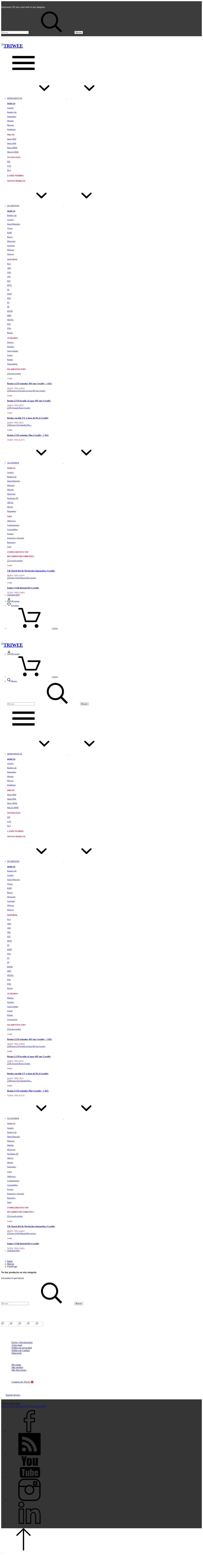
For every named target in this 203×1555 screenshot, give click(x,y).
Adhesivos (11, 521)
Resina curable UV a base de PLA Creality (27, 418)
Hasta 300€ (11, 139)
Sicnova (10, 254)
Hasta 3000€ (12, 148)
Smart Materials (13, 224)
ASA (9, 272)
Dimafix (10, 490)
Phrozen (10, 125)
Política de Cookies (21, 1350)
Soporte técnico (13, 1395)
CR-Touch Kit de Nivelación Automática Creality (31, 570)
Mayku (10, 507)
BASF (9, 232)
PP (8, 307)
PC (8, 302)
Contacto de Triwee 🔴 (23, 1382)
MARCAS (11, 103)
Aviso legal (17, 1345)
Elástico (10, 342)
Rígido (10, 359)
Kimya (9, 237)
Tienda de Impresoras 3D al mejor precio (27, 1406)
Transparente (12, 364)
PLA (9, 264)
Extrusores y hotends (15, 538)
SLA (9, 170)
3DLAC (10, 502)
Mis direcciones (19, 1370)
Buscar (79, 32)
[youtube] (29, 1477)
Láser (9, 547)
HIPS (9, 315)
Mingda (10, 121)
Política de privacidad (22, 1348)
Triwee (10, 228)
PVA (9, 324)
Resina (10, 333)
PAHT (9, 294)
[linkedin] (29, 1523)
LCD (9, 166)
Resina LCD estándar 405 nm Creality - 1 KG (29, 383)
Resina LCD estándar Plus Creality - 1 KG (28, 435)
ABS (9, 268)
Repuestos (11, 542)
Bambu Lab (11, 112)
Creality (10, 108)
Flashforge (11, 129)
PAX (9, 298)
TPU (9, 277)
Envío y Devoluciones (22, 1342)
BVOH (9, 311)
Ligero (9, 355)
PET (9, 281)
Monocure (11, 241)
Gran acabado (12, 351)
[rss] (29, 1454)
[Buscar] (51, 32)
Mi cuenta (16, 1364)
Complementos (13, 525)
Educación (17, 1353)
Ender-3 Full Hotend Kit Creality (23, 588)
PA (8, 290)
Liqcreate (11, 245)
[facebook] (29, 1431)
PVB (9, 328)
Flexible (10, 347)
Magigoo (11, 485)
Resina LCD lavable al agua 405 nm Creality (29, 400)
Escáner (10, 534)
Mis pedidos (17, 1367)
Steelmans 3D (12, 498)
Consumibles (12, 529)
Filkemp (10, 250)
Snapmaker (11, 116)
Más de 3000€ (13, 152)
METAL (10, 320)
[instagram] (29, 1500)
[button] (23, 1549)
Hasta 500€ (11, 143)
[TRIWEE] (12, 45)
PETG (9, 285)
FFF (8, 162)
